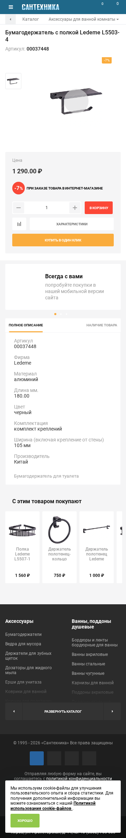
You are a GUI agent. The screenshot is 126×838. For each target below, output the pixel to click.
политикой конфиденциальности (79, 778)
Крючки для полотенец (28, 701)
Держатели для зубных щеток (28, 656)
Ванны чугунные (88, 673)
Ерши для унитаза (23, 682)
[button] (55, 314)
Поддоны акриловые (92, 692)
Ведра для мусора (23, 643)
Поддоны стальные (91, 701)
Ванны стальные (88, 663)
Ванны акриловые (90, 654)
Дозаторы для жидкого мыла (28, 670)
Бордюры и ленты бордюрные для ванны (95, 642)
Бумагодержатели (23, 634)
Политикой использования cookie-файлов (53, 806)
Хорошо (25, 821)
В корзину (99, 208)
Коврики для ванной (26, 691)
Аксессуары (19, 621)
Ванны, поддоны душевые (91, 624)
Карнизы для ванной (93, 682)
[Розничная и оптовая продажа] (40, 7)
